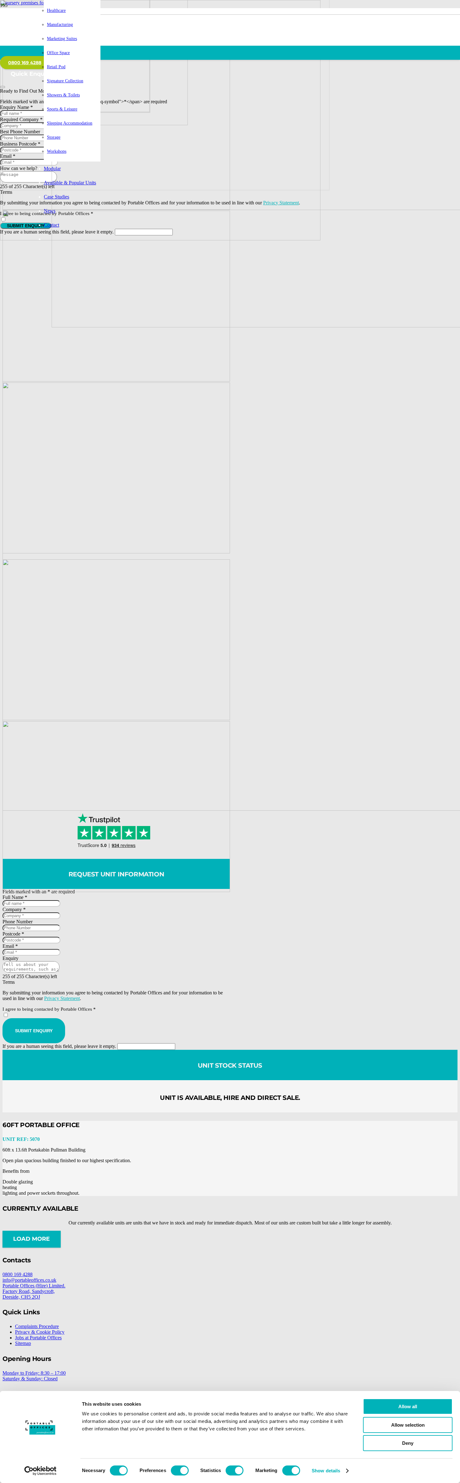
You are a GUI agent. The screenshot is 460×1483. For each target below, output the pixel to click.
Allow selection (408, 1425)
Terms (6, 192)
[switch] (180, 1470)
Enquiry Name (16, 107)
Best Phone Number (20, 131)
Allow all (407, 1406)
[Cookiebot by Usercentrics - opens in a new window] (40, 1470)
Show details (326, 1470)
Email (7, 156)
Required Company (21, 119)
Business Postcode (20, 143)
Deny (407, 1443)
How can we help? (18, 168)
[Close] (2, 87)
